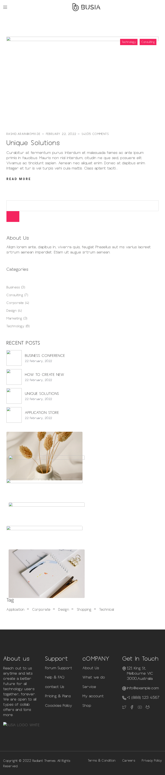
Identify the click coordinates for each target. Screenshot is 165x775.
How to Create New (44, 374)
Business (13, 287)
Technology (129, 42)
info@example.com (143, 687)
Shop (86, 705)
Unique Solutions (33, 142)
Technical (106, 609)
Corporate (15, 303)
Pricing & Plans (58, 695)
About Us (90, 667)
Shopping (84, 609)
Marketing (14, 318)
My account (93, 695)
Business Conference (45, 355)
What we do (93, 677)
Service (89, 686)
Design (11, 310)
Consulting (148, 42)
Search (12, 216)
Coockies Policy (58, 705)
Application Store (42, 412)
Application (15, 609)
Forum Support (58, 667)
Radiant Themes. (44, 760)
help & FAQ (55, 677)
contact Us (54, 686)
